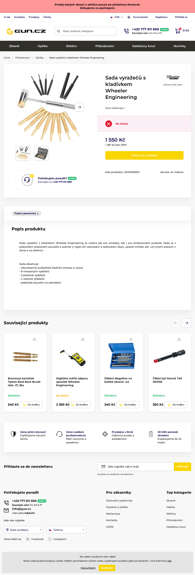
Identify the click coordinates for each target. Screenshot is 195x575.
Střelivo (171, 513)
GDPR (109, 526)
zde (169, 560)
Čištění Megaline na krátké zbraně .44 (118, 380)
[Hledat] (58, 31)
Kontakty (19, 17)
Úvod (7, 57)
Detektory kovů (176, 526)
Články (47, 17)
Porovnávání (140, 17)
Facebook (37, 539)
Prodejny (34, 17)
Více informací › (115, 108)
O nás (7, 17)
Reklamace (113, 513)
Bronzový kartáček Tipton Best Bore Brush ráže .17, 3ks (24, 382)
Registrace (161, 17)
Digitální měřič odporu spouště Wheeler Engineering (72, 382)
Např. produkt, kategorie (78, 31)
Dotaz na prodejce (144, 155)
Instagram (60, 539)
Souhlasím (107, 567)
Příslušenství (22, 57)
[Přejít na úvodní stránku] (26, 31)
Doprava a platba (117, 507)
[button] (79, 107)
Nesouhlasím (88, 567)
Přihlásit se (181, 17)
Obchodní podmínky (119, 500)
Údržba (39, 57)
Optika (170, 507)
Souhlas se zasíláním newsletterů (115, 474)
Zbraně (170, 500)
